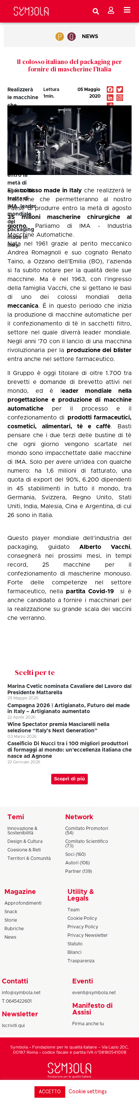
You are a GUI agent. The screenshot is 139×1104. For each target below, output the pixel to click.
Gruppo (23, 373)
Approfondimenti (23, 903)
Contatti (15, 981)
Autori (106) (77, 863)
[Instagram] (120, 98)
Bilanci (74, 952)
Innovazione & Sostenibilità (22, 830)
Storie (10, 920)
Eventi (82, 981)
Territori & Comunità (29, 858)
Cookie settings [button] (88, 1091)
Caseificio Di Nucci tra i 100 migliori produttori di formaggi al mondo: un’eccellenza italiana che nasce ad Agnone (69, 750)
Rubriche (14, 928)
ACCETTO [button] (50, 1092)
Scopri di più (69, 779)
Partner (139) (78, 871)
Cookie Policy (82, 918)
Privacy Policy (82, 927)
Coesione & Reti (24, 850)
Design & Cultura (25, 841)
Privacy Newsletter (87, 935)
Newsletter (20, 1014)
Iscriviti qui (13, 1025)
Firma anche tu (88, 1024)
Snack (10, 911)
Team (73, 910)
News (90, 36)
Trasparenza (81, 961)
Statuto (75, 944)
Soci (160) (75, 854)
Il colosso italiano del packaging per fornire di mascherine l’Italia (69, 65)
